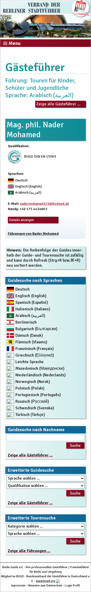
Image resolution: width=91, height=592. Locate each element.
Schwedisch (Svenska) (34, 408)
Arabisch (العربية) (30, 315)
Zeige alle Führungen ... (29, 550)
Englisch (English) (31, 295)
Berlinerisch (26, 322)
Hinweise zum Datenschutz (45, 585)
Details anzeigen (21, 220)
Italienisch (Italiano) (32, 309)
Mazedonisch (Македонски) (39, 368)
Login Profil (72, 585)
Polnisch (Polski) (29, 388)
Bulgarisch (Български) (36, 328)
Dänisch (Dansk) (29, 335)
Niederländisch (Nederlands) (40, 375)
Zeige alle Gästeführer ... (58, 104)
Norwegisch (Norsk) (32, 381)
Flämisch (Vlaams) (31, 342)
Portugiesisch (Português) (38, 394)
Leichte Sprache (29, 361)
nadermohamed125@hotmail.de (44, 203)
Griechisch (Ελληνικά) (34, 355)
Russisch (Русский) (32, 401)
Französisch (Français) (34, 348)
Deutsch (22, 289)
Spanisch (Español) (31, 302)
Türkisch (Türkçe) (30, 414)
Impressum (18, 585)
